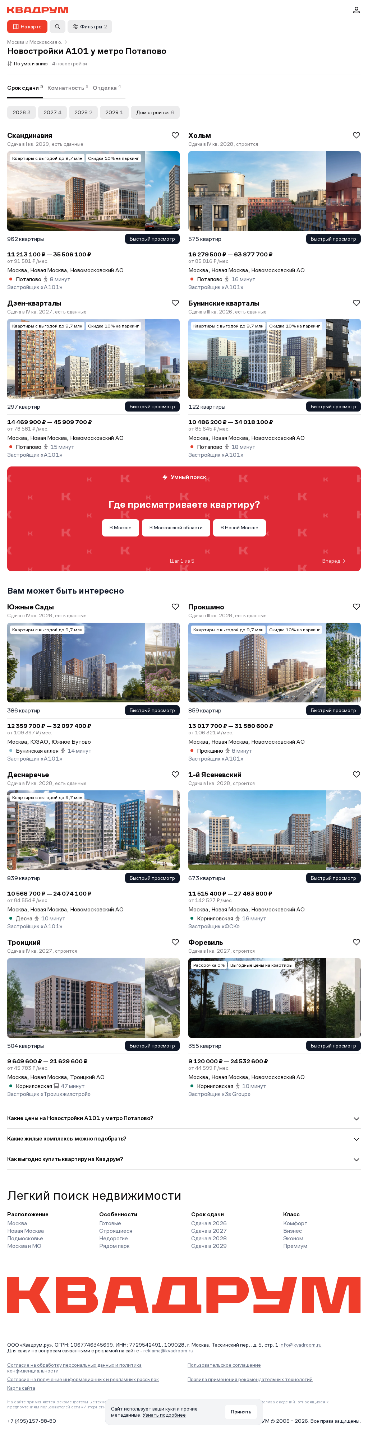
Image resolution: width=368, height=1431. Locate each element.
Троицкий (24, 942)
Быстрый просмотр (152, 239)
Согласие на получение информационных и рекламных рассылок (83, 1379)
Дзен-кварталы (34, 303)
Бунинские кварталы (223, 303)
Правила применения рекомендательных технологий (250, 1379)
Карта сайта (21, 1388)
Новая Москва (25, 1231)
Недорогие (113, 1238)
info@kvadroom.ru (301, 1345)
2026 (22, 112)
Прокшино (206, 607)
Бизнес (292, 1231)
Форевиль (205, 942)
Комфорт (295, 1223)
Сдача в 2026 (209, 1223)
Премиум (295, 1246)
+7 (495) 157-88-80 (31, 1421)
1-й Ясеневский (215, 775)
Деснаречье (28, 775)
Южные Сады (30, 607)
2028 (83, 112)
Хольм (199, 135)
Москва (17, 1223)
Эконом (293, 1238)
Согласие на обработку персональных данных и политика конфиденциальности (74, 1368)
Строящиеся (115, 1231)
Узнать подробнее (164, 1415)
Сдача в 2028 (209, 1238)
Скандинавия (29, 135)
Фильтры (93, 26)
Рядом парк (114, 1246)
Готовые (110, 1223)
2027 (52, 112)
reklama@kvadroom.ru (168, 1350)
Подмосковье (25, 1238)
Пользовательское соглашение (224, 1365)
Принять (241, 1411)
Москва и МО (24, 1246)
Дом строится (155, 112)
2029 (114, 112)
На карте (31, 26)
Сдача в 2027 (209, 1231)
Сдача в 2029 (209, 1246)
